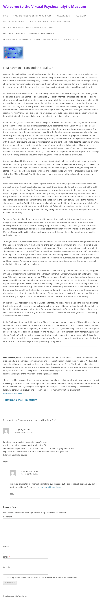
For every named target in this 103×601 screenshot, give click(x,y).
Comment (8, 516)
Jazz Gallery (81, 16)
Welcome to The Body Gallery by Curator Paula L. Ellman (28, 28)
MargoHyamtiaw (22, 429)
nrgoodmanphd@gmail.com (48, 487)
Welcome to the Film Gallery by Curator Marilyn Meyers (29, 34)
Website (6, 567)
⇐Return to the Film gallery (20, 399)
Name (6, 546)
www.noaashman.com (13, 393)
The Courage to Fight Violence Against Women (50, 22)
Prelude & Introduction (13, 22)
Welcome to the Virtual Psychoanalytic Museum (44, 6)
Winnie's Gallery (71, 39)
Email (6, 557)
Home (5, 16)
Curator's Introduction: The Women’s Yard (32, 16)
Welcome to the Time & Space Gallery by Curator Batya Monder (30, 39)
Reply (5, 461)
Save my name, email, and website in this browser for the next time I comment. (42, 577)
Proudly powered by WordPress (15, 596)
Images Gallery (63, 16)
